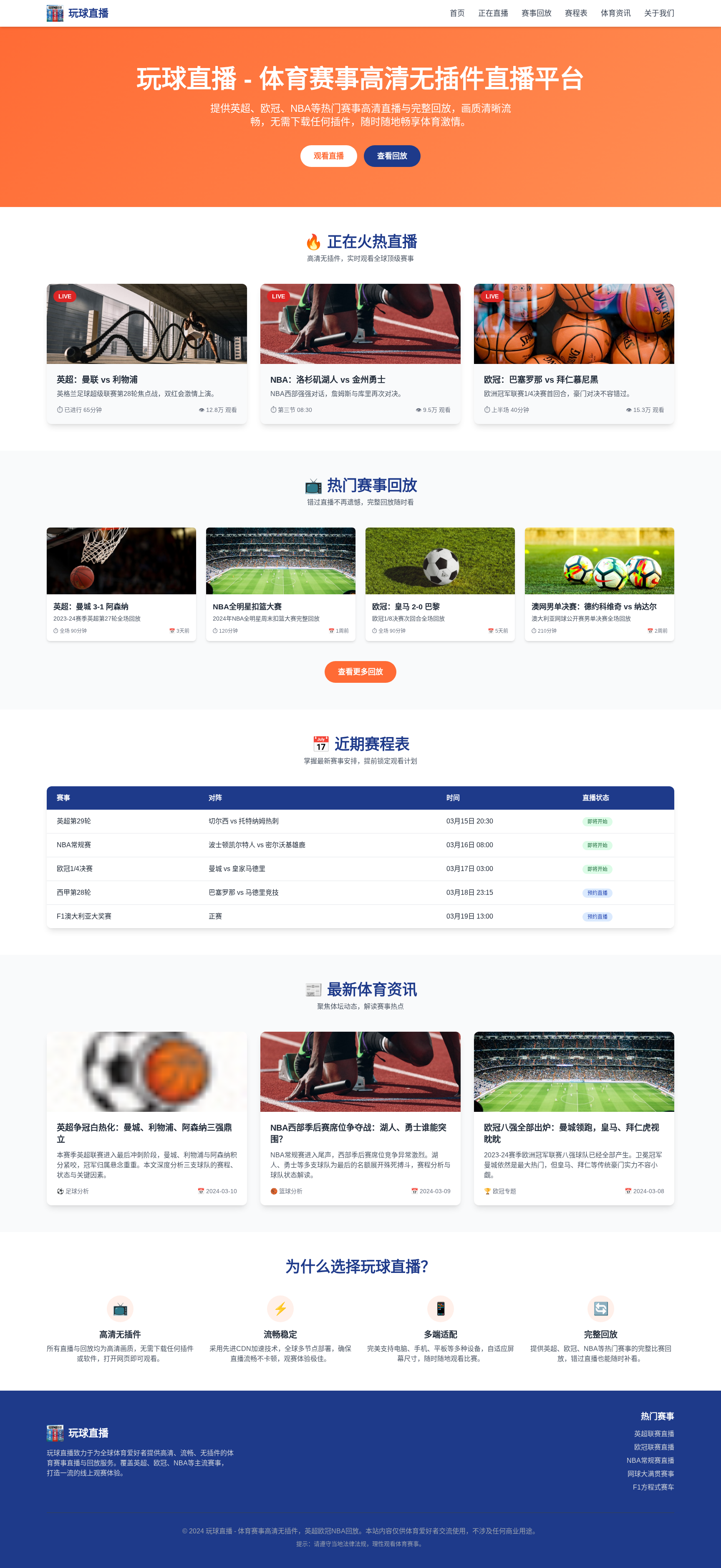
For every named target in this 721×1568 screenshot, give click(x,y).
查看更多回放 (360, 672)
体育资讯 (616, 13)
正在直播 (493, 13)
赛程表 (576, 13)
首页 (457, 13)
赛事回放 (537, 13)
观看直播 (329, 156)
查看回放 (392, 156)
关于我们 (659, 13)
